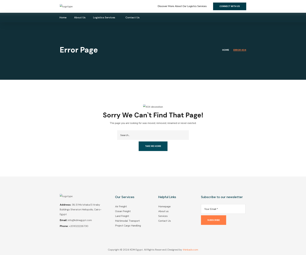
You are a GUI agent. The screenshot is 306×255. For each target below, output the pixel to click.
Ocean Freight (123, 211)
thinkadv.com (190, 249)
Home (225, 49)
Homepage (164, 206)
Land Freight (122, 216)
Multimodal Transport (127, 221)
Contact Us (164, 221)
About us (163, 211)
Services (163, 216)
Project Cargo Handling (128, 225)
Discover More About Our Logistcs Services (182, 6)
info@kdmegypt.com (80, 220)
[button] (229, 6)
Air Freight (121, 206)
